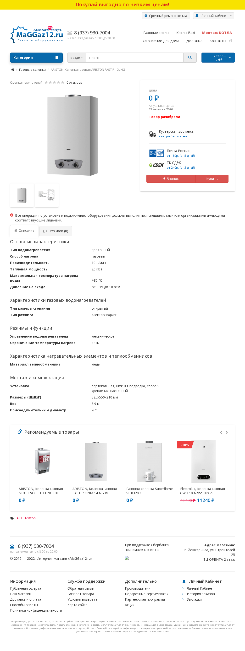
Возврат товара (80, 594)
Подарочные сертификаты (146, 594)
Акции (129, 605)
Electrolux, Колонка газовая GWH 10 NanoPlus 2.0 (202, 491)
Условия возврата (82, 599)
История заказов (200, 594)
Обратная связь (80, 588)
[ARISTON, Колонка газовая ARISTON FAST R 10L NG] (72, 134)
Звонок (172, 178)
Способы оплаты (24, 605)
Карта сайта (77, 605)
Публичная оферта (25, 588)
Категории (23, 57)
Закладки (194, 599)
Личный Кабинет (200, 588)
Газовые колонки (32, 69)
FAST (19, 518)
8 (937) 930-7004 (36, 546)
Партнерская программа (145, 599)
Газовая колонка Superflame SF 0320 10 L (149, 491)
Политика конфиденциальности (36, 610)
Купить (212, 178)
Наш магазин (20, 594)
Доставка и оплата (25, 599)
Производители (137, 588)
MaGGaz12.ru (80, 558)
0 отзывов (74, 82)
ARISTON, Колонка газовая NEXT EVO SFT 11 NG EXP (41, 491)
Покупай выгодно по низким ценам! (122, 4)
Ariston (30, 518)
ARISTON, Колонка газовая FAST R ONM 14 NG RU (94, 491)
